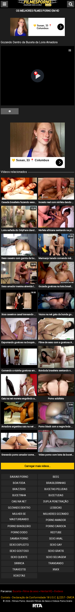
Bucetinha (19, 495)
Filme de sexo (31, 591)
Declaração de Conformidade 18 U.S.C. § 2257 (38, 597)
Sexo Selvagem (56, 557)
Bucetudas (56, 495)
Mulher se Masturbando (19, 516)
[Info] (10, 111)
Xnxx (56, 569)
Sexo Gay (56, 544)
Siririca (19, 563)
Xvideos (58, 591)
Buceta (17, 591)
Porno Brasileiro (19, 526)
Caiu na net (19, 501)
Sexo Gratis (56, 550)
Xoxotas (19, 575)
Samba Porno (19, 538)
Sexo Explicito (19, 544)
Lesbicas (56, 507)
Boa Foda (19, 482)
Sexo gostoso (19, 550)
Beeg (56, 476)
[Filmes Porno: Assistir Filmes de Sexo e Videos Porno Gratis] (37, 5)
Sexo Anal (56, 538)
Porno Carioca (56, 526)
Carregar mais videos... (38, 466)
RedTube (56, 532)
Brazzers (19, 489)
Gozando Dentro (19, 507)
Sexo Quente (19, 557)
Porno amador (56, 520)
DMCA (70, 597)
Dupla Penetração (55, 501)
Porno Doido (19, 532)
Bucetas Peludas (55, 489)
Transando (56, 563)
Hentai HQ (46, 591)
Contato (5, 597)
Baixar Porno (19, 476)
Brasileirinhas (56, 482)
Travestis (19, 569)
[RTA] (37, 606)
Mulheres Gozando (56, 513)
